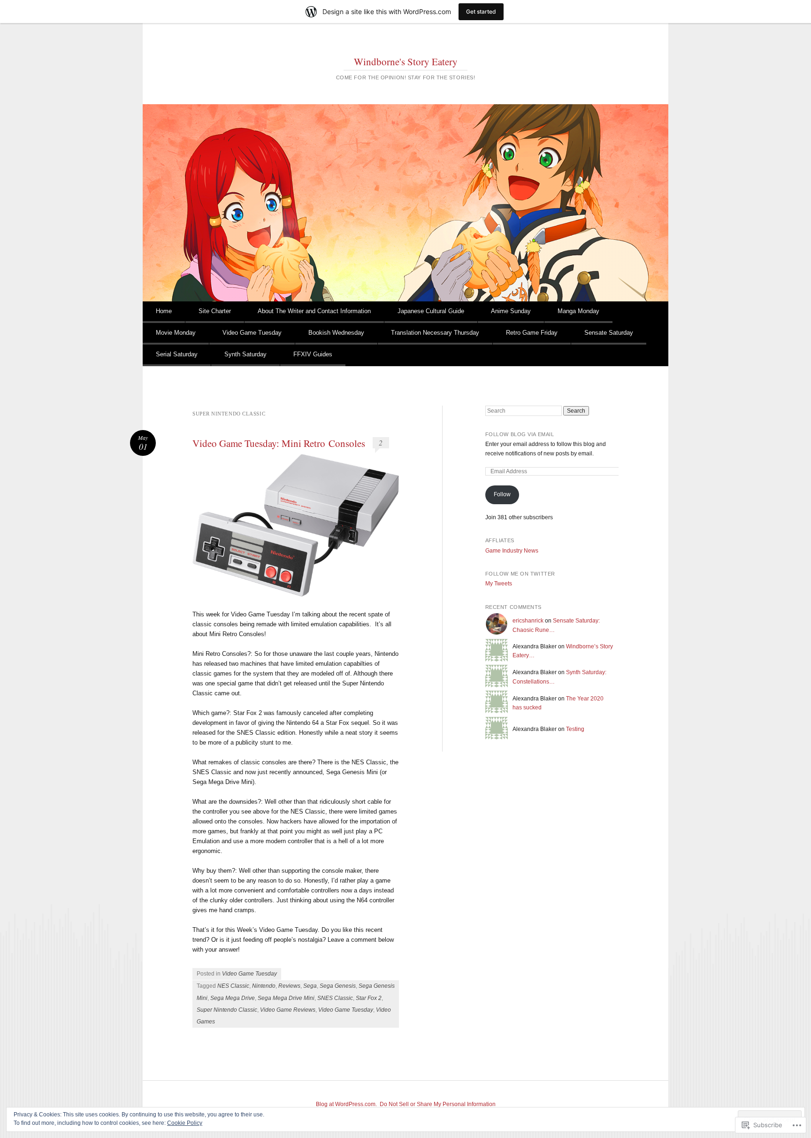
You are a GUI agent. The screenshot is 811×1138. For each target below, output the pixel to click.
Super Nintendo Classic (227, 1010)
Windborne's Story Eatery (406, 61)
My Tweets (498, 583)
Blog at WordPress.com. (346, 1104)
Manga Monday (578, 311)
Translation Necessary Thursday (435, 332)
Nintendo (263, 986)
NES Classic (233, 986)
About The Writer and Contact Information (314, 311)
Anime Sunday (511, 311)
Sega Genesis (338, 986)
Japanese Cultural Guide (431, 311)
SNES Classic (335, 998)
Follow (502, 494)
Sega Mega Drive (232, 998)
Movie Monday (176, 332)
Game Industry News (511, 550)
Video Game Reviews (287, 1010)
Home (164, 311)
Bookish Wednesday (336, 332)
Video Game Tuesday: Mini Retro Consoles (278, 443)
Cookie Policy (184, 1123)
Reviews (289, 986)
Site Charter (215, 311)
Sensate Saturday (608, 332)
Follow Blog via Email (519, 434)
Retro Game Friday (532, 332)
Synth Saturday (245, 354)
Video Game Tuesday (252, 332)
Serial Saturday (177, 354)
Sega (310, 986)
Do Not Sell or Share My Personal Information (438, 1104)
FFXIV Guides (312, 354)
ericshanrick (528, 620)
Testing (575, 729)
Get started (481, 11)
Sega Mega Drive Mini (286, 998)
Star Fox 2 (369, 998)
